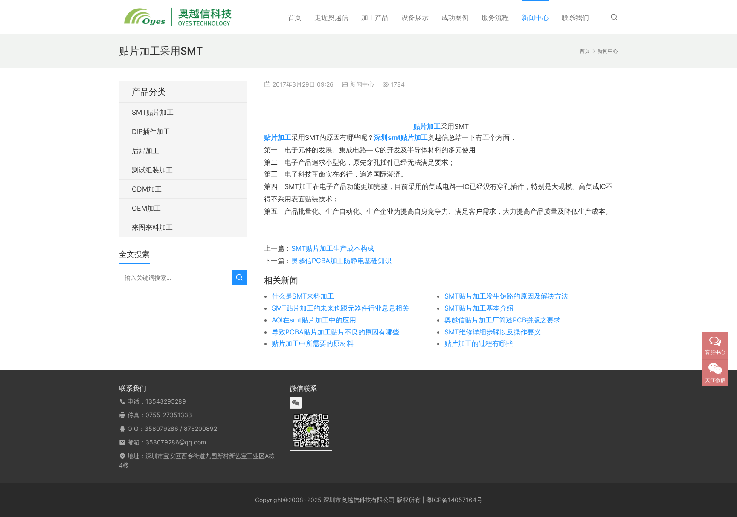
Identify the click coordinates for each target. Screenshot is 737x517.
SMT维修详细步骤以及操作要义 (492, 332)
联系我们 (575, 17)
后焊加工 (145, 150)
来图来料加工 (152, 227)
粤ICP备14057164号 (454, 499)
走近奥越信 (331, 17)
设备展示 (415, 17)
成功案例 (455, 17)
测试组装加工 (152, 170)
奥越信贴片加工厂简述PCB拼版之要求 (502, 320)
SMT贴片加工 (153, 112)
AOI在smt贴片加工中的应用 (314, 320)
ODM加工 (147, 189)
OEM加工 (146, 208)
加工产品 (375, 17)
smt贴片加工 (408, 137)
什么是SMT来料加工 (303, 296)
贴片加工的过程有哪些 (478, 343)
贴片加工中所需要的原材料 (313, 343)
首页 (295, 17)
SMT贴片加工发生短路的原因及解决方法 (506, 296)
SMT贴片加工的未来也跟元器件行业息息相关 (340, 308)
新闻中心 (535, 17)
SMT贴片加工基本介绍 (479, 308)
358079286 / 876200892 (181, 428)
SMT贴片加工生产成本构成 (332, 248)
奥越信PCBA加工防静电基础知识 (341, 260)
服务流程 (495, 17)
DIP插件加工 (151, 131)
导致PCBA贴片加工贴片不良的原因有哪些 (335, 332)
